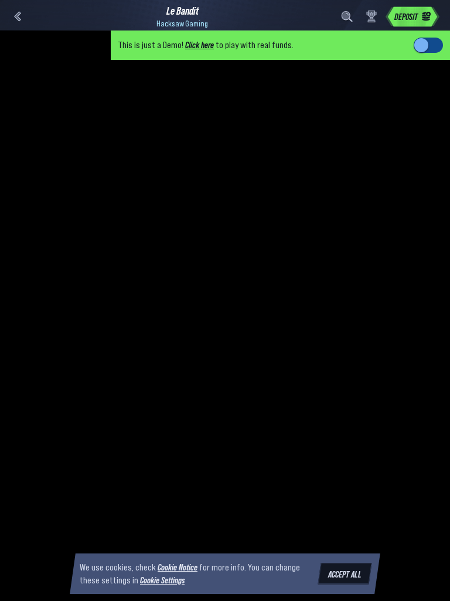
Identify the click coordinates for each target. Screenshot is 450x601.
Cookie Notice (177, 567)
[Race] (371, 16)
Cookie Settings (162, 580)
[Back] (17, 16)
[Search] (346, 16)
